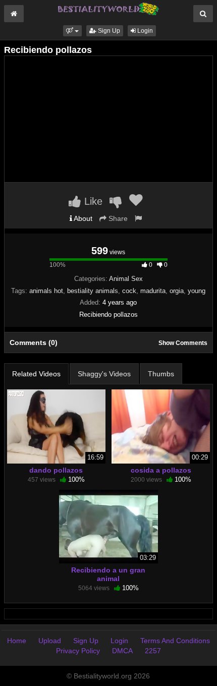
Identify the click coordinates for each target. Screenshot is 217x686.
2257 (153, 651)
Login (144, 30)
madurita (153, 291)
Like (91, 201)
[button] (72, 30)
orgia (177, 291)
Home (16, 641)
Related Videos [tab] (36, 374)
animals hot (46, 291)
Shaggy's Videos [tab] (104, 374)
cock (129, 291)
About (82, 218)
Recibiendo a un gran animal (108, 574)
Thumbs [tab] (161, 374)
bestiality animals (92, 291)
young (196, 291)
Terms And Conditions (175, 641)
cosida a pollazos (161, 470)
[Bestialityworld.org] (108, 8)
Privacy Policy (78, 651)
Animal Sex (126, 278)
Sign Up (108, 30)
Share (117, 218)
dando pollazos (56, 470)
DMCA (122, 651)
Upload (49, 641)
